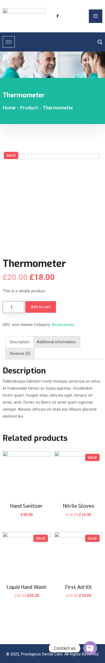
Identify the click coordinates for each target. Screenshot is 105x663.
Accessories (63, 324)
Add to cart (41, 306)
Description (20, 341)
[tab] (19, 342)
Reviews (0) (20, 353)
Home (9, 108)
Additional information (56, 341)
